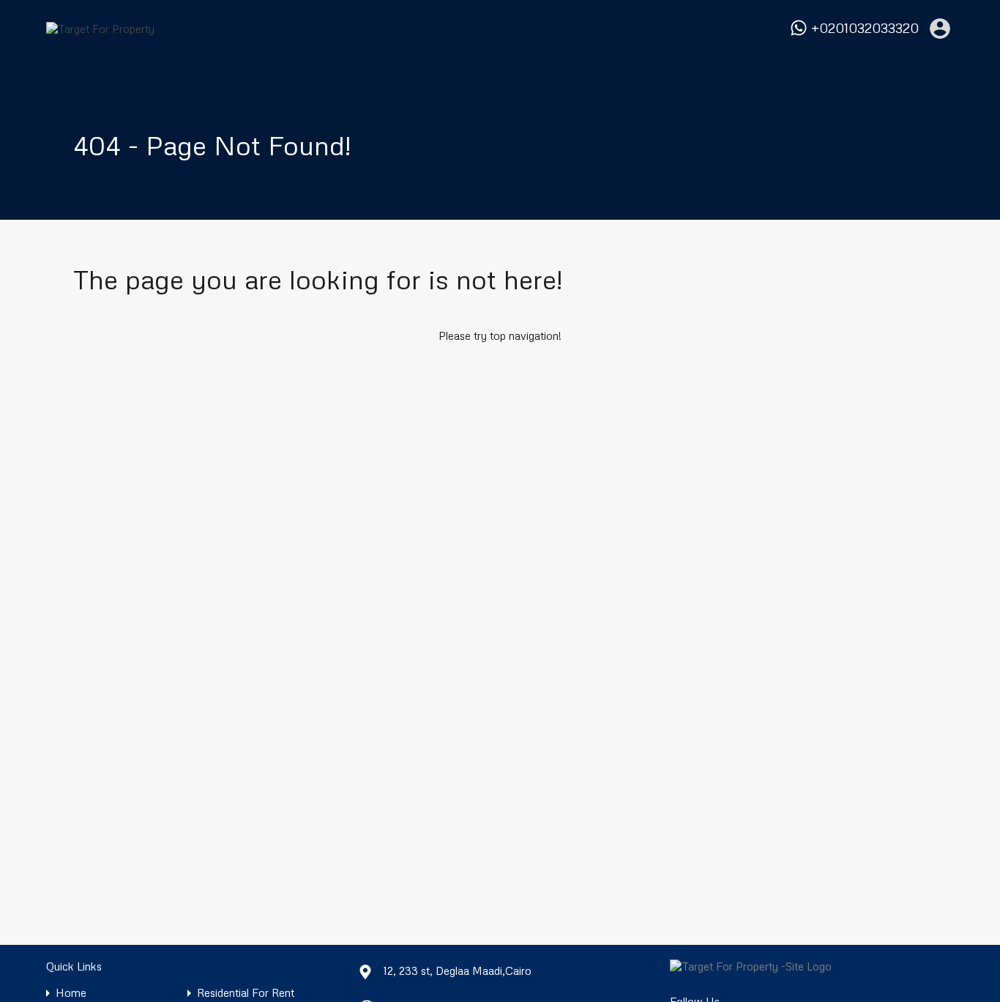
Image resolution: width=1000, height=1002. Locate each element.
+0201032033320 (865, 28)
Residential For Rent (245, 992)
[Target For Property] (100, 28)
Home (71, 992)
